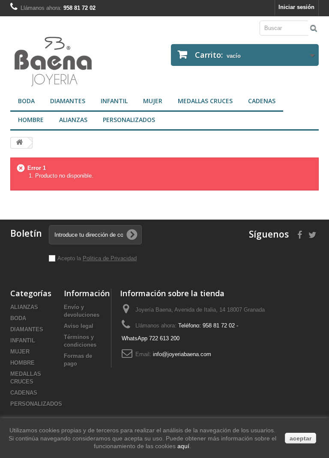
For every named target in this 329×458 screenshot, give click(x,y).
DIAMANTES (67, 101)
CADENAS (261, 101)
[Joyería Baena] (84, 62)
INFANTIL (114, 101)
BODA (26, 101)
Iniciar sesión (296, 7)
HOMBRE (31, 120)
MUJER (152, 101)
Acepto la (70, 258)
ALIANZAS (73, 120)
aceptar (300, 438)
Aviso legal (78, 326)
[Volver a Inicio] (19, 142)
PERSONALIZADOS (129, 120)
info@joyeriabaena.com (182, 354)
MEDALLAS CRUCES (205, 101)
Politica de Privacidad (110, 258)
